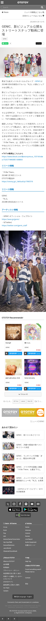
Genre (7, 523)
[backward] (2, 619)
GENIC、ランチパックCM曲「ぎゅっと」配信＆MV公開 (29, 457)
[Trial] (6, 353)
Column (27, 533)
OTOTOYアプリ (8, 582)
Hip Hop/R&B (7, 542)
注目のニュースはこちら (32, 16)
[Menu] (2, 2)
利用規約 (6, 567)
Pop (4, 533)
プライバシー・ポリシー (11, 570)
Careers (5, 591)
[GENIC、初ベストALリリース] (8, 435)
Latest (23, 401)
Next (29, 401)
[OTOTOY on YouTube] (32, 504)
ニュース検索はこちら (33, 12)
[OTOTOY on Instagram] (14, 504)
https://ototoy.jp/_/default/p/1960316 (17, 181)
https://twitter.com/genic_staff (14, 225)
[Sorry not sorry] (32, 367)
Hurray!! (8, 343)
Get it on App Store (14, 509)
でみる (19, 353)
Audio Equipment (30, 542)
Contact (27, 578)
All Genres (13, 523)
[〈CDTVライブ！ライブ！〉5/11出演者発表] (8, 490)
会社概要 (6, 564)
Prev (16, 401)
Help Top (28, 561)
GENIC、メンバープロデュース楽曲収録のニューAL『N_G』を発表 (29, 479)
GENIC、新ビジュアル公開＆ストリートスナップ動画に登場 (22, 30)
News (5, 12)
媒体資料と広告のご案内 (11, 585)
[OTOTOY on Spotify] (26, 504)
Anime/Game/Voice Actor (11, 539)
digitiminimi (20, 613)
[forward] (14, 619)
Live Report (28, 539)
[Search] (43, 7)
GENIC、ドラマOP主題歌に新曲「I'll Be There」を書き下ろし (29, 468)
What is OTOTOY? (9, 561)
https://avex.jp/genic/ (10, 219)
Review (27, 536)
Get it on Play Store (30, 509)
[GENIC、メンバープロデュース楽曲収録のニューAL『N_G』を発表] (8, 479)
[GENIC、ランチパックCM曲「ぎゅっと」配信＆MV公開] (8, 457)
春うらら (27, 343)
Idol (4, 536)
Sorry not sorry (30, 378)
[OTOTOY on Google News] (38, 504)
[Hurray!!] (13, 332)
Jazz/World (7, 548)
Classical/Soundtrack (10, 551)
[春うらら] (32, 332)
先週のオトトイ (30, 545)
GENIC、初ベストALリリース (28, 435)
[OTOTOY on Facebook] (20, 504)
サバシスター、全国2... (7, 401)
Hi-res (5, 527)
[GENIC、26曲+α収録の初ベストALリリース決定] (8, 446)
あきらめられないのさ (13, 378)
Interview (28, 530)
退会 (26, 584)
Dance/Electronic (8, 545)
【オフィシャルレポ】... (38, 401)
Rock (5, 530)
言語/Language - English (23, 597)
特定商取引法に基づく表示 (12, 573)
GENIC (37, 81)
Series (27, 527)
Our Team (6, 588)
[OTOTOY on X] (8, 504)
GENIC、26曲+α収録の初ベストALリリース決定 (29, 446)
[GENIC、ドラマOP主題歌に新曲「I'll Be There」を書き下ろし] (8, 468)
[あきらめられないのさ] (13, 367)
